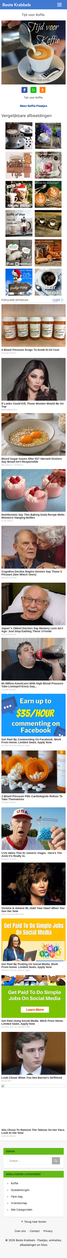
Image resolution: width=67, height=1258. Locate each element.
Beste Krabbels (25, 1240)
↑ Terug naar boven (33, 1221)
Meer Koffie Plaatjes (33, 106)
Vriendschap (19, 1203)
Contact (35, 1231)
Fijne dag (17, 1196)
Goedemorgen (20, 1190)
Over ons (20, 1231)
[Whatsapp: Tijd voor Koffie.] (33, 90)
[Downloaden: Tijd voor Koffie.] (42, 90)
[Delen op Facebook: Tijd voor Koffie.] (24, 90)
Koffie (14, 1183)
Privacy (48, 1231)
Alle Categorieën (21, 1209)
